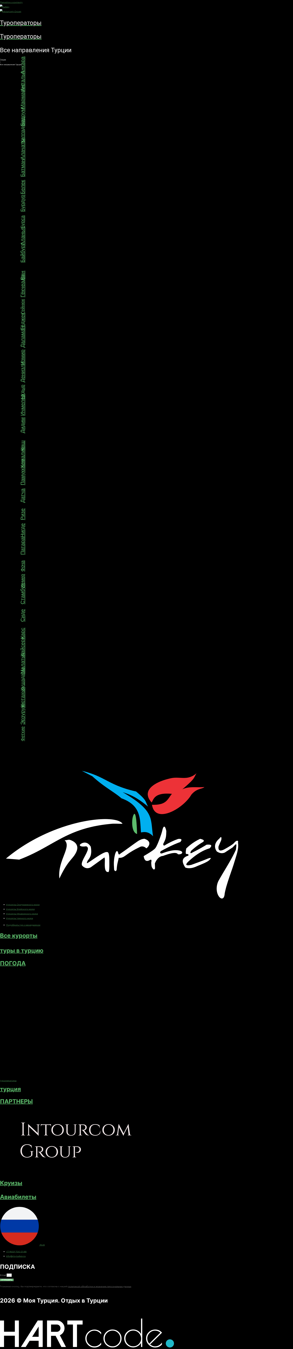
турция (10, 1088)
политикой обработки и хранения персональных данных (99, 1286)
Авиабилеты (18, 1196)
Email (3, 1275)
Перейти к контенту (11, 2)
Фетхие (22, 733)
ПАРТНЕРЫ (16, 1101)
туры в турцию (21, 950)
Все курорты (18, 935)
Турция (3, 60)
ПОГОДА (13, 963)
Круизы (11, 1182)
